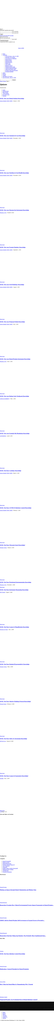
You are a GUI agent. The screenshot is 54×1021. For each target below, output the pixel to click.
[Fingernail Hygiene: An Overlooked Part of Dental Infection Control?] (7, 995)
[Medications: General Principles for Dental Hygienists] (7, 965)
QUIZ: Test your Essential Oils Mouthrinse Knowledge (14, 433)
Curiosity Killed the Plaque (11, 68)
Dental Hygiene (8, 61)
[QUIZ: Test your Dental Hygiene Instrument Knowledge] (23, 392)
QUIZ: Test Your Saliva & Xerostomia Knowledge (13, 738)
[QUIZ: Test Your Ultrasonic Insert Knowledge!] (23, 578)
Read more (2, 133)
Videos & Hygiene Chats (10, 69)
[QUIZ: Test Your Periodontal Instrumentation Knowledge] (23, 586)
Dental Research (8, 62)
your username (15, 31)
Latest (4, 90)
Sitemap (4, 1018)
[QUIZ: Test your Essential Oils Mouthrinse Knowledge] (23, 466)
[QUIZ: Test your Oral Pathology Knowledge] (23, 318)
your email (14, 39)
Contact (4, 75)
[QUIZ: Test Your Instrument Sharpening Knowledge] (23, 623)
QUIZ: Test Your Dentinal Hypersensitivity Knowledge (14, 664)
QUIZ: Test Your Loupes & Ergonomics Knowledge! (14, 776)
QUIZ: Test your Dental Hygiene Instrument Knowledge (15, 359)
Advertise (5, 1015)
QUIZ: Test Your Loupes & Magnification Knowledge (14, 627)
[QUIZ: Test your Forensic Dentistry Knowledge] (23, 280)
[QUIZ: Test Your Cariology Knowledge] (23, 504)
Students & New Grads (10, 66)
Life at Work (8, 64)
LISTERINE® (3, 436)
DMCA (4, 1014)
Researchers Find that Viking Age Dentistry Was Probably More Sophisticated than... (23, 935)
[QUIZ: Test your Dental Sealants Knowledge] (23, 131)
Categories (5, 55)
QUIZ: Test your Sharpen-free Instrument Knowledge (14, 210)
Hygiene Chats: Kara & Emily (11, 70)
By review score (6, 94)
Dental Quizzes (8, 59)
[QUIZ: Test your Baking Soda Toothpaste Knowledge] (23, 429)
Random (4, 95)
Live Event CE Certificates (10, 58)
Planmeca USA (3, 212)
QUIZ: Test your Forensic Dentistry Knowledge (12, 247)
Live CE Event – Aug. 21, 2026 (12, 56)
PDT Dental (2, 592)
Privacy (4, 1013)
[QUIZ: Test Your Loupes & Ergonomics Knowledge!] (23, 809)
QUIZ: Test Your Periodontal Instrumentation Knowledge (15, 582)
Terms (4, 1012)
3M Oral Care (3, 741)
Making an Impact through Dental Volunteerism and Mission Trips (18, 890)
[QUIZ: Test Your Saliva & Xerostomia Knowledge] (23, 772)
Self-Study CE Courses (10, 57)
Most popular (5, 92)
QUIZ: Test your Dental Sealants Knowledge (12, 98)
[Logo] (4, 51)
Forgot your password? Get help (6, 35)
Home (4, 53)
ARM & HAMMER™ (5, 398)
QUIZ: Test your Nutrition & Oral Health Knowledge (14, 173)
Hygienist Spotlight (9, 71)
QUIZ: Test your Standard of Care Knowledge (12, 135)
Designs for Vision (4, 629)
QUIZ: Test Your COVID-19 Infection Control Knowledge (15, 508)
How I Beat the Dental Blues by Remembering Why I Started (16, 984)
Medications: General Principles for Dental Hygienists (14, 969)
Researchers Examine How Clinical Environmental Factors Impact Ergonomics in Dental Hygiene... (27, 905)
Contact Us (5, 1016)
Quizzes (4, 81)
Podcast (4, 74)
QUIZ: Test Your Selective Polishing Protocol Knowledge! (15, 701)
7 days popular (6, 93)
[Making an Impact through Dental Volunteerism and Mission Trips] (7, 886)
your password (15, 32)
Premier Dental (3, 704)
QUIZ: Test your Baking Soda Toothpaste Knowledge (14, 396)
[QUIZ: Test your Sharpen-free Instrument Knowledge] (23, 243)
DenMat (1, 778)
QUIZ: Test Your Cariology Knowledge (10, 470)
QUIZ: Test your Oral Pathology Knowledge (12, 284)
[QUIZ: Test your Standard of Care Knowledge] (23, 169)
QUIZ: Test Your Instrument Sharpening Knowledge (14, 589)
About (4, 72)
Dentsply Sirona (3, 547)
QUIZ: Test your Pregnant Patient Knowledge (12, 321)
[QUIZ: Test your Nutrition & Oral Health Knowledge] (23, 206)
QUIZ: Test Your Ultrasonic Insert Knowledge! (12, 545)
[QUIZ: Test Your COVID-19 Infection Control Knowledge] (23, 541)
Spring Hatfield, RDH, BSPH (6, 101)
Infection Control (8, 65)
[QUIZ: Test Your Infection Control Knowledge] (7, 950)
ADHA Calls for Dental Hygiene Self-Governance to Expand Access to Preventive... (22, 920)
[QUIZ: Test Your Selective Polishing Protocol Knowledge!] (23, 734)
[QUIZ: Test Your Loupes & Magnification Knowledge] (23, 660)
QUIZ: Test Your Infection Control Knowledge (12, 953)
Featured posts (6, 91)
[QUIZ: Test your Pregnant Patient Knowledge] (23, 355)
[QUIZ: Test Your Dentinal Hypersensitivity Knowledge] (23, 697)
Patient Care (7, 63)
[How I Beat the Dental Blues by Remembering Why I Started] (7, 980)
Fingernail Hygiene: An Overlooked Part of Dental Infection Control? (19, 999)
